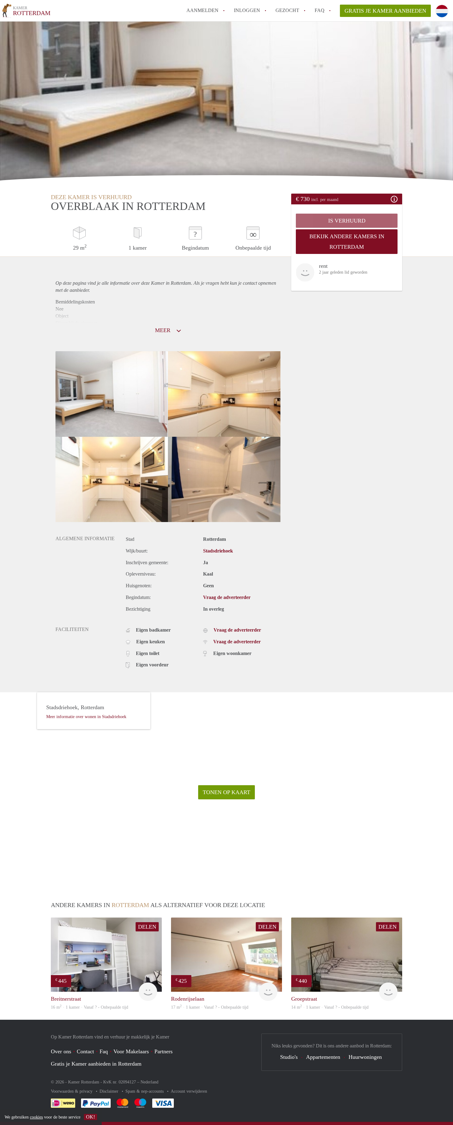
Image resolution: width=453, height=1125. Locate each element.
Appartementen (323, 1057)
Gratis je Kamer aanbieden (385, 11)
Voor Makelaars (131, 1051)
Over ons (61, 1051)
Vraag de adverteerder (227, 597)
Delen (147, 927)
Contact (85, 1051)
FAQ (319, 10)
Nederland (149, 1082)
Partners (163, 1051)
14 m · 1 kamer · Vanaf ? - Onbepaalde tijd (330, 1007)
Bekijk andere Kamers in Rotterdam (346, 241)
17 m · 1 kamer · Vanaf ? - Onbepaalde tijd (209, 1007)
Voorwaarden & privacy (72, 1091)
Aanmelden (202, 10)
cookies (36, 1117)
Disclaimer (110, 1091)
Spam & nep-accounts (145, 1091)
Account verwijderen (189, 1091)
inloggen (247, 10)
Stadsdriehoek (218, 550)
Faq (104, 1051)
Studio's (289, 1057)
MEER (163, 330)
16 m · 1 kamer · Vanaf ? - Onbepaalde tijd (89, 1007)
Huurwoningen (365, 1057)
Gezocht (287, 10)
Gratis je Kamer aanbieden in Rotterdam (96, 1064)
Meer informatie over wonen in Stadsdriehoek (86, 716)
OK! (90, 1116)
